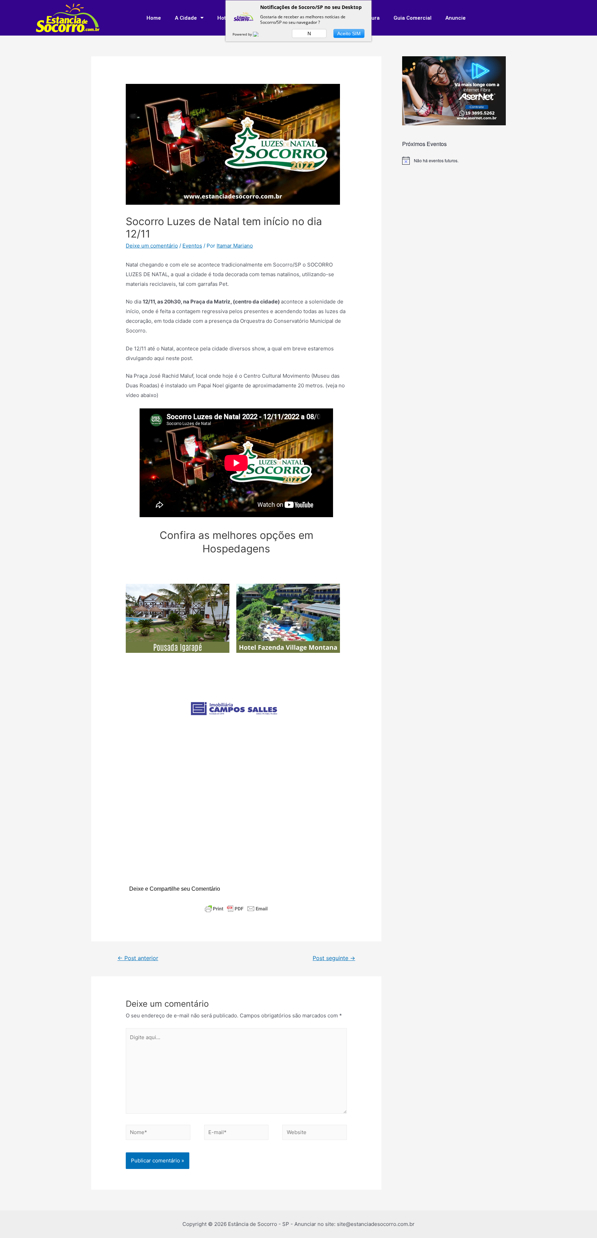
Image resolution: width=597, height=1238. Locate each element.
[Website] (314, 1133)
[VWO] (260, 34)
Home (153, 18)
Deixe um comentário (152, 245)
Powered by (243, 34)
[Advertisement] (236, 817)
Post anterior (137, 958)
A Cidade (186, 18)
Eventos (192, 245)
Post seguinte (334, 958)
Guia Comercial (413, 18)
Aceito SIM (349, 33)
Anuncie (455, 18)
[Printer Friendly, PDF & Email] (236, 908)
